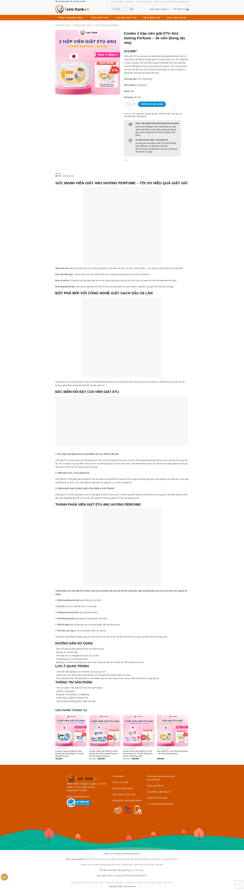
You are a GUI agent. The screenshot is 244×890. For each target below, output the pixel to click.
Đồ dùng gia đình (106, 25)
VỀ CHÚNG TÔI (151, 17)
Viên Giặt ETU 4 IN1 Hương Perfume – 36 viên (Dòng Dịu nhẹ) (172, 752)
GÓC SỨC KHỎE (176, 17)
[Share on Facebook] (126, 160)
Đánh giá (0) (68, 176)
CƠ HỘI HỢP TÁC (126, 17)
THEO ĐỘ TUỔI (99, 17)
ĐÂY (137, 149)
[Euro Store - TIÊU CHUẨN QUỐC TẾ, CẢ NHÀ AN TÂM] (81, 9)
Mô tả (58, 176)
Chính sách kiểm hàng (157, 798)
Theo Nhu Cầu (82, 25)
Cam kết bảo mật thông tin (158, 792)
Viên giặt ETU (142, 116)
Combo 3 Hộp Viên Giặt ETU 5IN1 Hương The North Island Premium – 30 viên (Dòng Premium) (104, 753)
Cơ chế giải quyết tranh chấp (160, 804)
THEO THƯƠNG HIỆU (70, 17)
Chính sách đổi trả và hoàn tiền (121, 2)
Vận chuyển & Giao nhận (123, 794)
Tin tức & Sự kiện (120, 782)
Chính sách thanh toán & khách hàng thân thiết (171, 2)
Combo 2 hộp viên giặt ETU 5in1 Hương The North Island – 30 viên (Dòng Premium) (69, 753)
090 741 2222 (163, 143)
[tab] (58, 176)
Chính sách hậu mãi (143, 2)
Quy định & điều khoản (122, 788)
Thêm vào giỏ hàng (152, 104)
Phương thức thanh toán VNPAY (127, 800)
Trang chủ (62, 25)
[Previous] (55, 740)
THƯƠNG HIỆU (130, 116)
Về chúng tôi (118, 776)
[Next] (188, 740)
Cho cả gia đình (138, 114)
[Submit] (131, 9)
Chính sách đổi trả (155, 786)
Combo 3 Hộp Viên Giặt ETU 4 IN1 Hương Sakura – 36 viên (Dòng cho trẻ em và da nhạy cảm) (137, 753)
